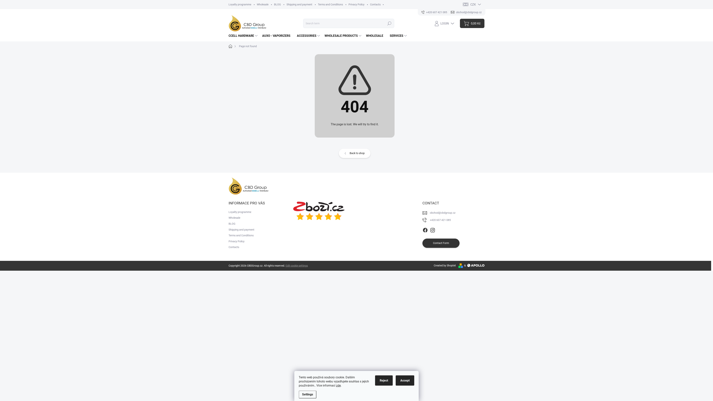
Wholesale (262, 4)
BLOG (277, 4)
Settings (307, 394)
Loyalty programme (240, 4)
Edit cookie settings (297, 265)
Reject (384, 380)
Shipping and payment (299, 4)
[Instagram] (432, 229)
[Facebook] (425, 229)
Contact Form (441, 243)
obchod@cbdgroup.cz (442, 212)
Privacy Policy (356, 4)
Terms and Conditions (330, 4)
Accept (405, 380)
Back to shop (357, 153)
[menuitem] (243, 35)
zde (338, 385)
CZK (473, 4)
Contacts (375, 4)
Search (389, 23)
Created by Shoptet (445, 265)
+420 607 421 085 (440, 220)
